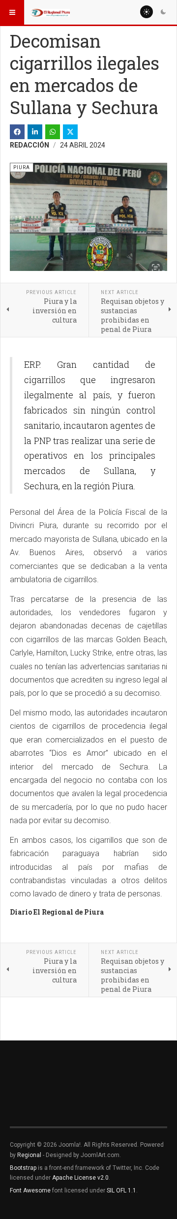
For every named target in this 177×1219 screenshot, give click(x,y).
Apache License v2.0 (80, 1177)
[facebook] (17, 131)
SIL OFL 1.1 (121, 1190)
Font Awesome (30, 1190)
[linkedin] (35, 131)
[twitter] (70, 131)
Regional (29, 1155)
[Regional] (50, 12)
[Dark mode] (163, 11)
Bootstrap (23, 1167)
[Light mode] (146, 11)
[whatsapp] (52, 131)
